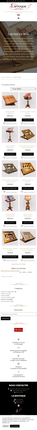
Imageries (4, 295)
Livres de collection (6, 297)
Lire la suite (28, 222)
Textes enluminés (6, 301)
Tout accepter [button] (14, 426)
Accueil (3, 77)
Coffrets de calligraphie (7, 291)
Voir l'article (10, 120)
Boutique (8, 77)
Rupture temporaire (10, 188)
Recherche (5, 318)
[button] (33, 1)
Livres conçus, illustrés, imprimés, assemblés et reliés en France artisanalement (18, 12)
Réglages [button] (5, 426)
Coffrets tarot (5, 293)
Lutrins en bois (5, 299)
